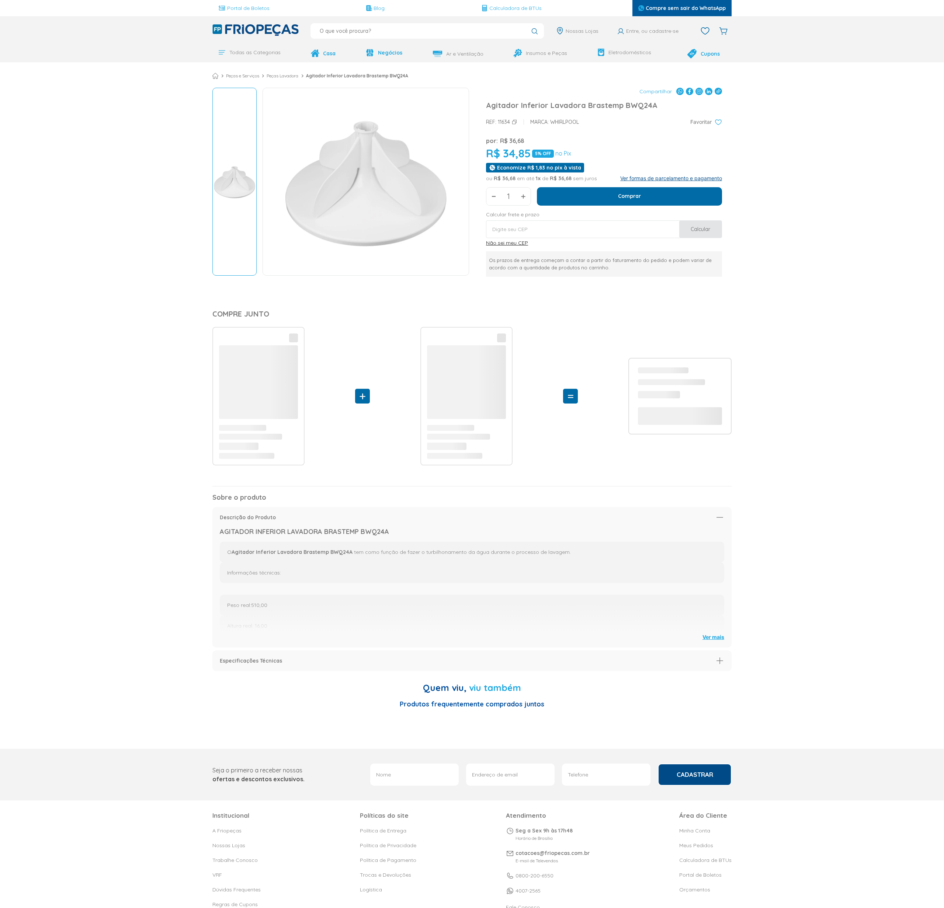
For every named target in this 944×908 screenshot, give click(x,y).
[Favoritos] (705, 31)
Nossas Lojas (582, 31)
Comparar (240, 528)
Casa (329, 53)
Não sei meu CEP (507, 242)
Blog (379, 8)
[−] (493, 196)
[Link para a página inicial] (215, 75)
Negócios (390, 52)
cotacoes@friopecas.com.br (553, 819)
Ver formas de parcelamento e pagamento (671, 178)
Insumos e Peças (546, 53)
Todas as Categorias (255, 52)
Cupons (710, 53)
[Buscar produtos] (534, 32)
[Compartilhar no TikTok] (718, 90)
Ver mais (713, 442)
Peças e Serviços (242, 75)
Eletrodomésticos (629, 52)
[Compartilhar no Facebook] (689, 90)
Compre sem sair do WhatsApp (686, 8)
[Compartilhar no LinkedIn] (708, 90)
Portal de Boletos (248, 8)
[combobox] (427, 31)
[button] (472, 322)
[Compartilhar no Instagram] (699, 90)
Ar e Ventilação (464, 53)
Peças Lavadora (282, 75)
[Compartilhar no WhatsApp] (680, 90)
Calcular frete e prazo (512, 214)
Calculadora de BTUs (515, 8)
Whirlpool (564, 121)
